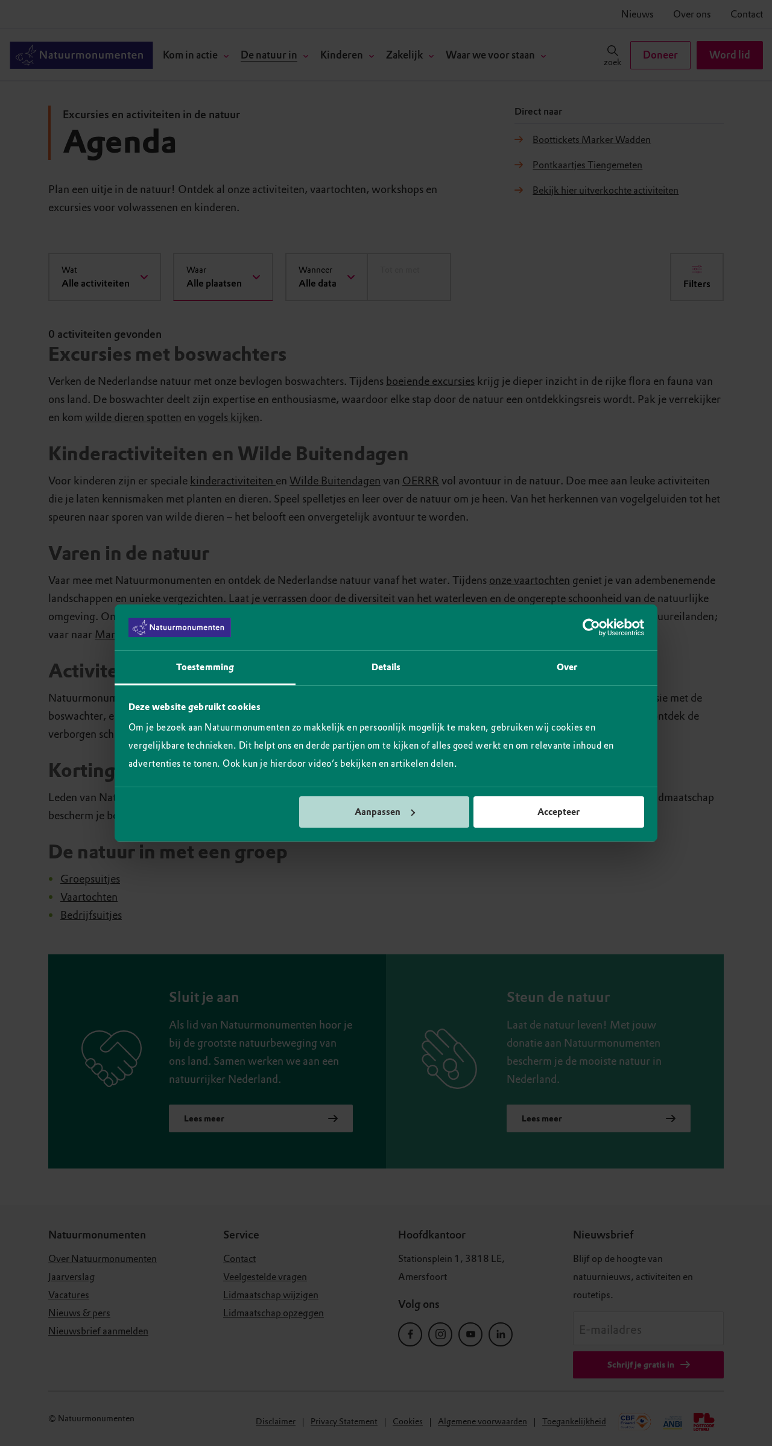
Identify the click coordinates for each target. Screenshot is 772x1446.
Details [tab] (386, 667)
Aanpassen (377, 812)
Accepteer (558, 812)
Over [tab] (567, 667)
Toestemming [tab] (205, 667)
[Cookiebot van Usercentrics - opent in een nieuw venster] (591, 627)
